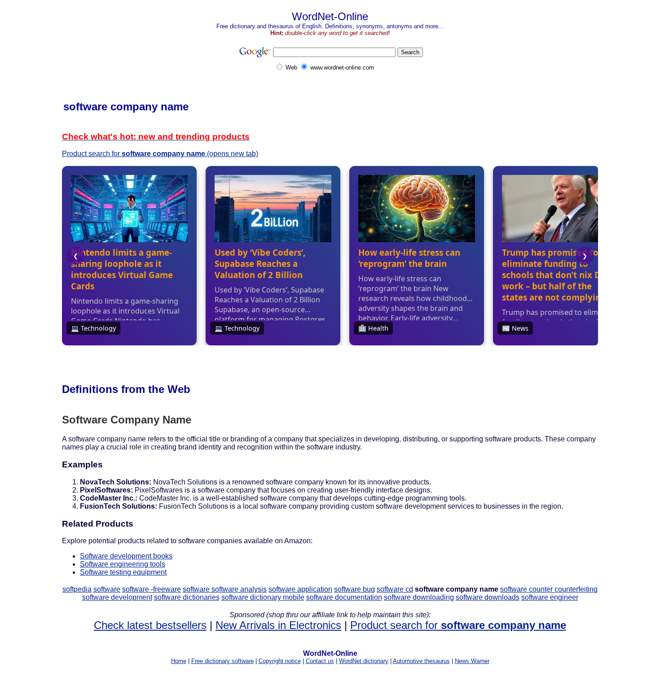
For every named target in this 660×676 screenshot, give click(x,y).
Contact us (320, 661)
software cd (395, 589)
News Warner (472, 661)
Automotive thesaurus (421, 661)
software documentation (344, 597)
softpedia (77, 589)
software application (300, 589)
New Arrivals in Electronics (278, 625)
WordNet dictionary (363, 661)
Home (178, 661)
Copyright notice (280, 661)
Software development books (126, 556)
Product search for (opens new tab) (160, 153)
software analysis (239, 589)
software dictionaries (187, 597)
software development (117, 597)
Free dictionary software (222, 661)
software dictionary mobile (262, 597)
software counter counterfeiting (549, 589)
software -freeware (151, 589)
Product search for (458, 625)
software (106, 589)
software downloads (487, 597)
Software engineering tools (122, 564)
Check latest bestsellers (150, 625)
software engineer (549, 597)
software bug (354, 589)
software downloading (419, 597)
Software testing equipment (123, 572)
